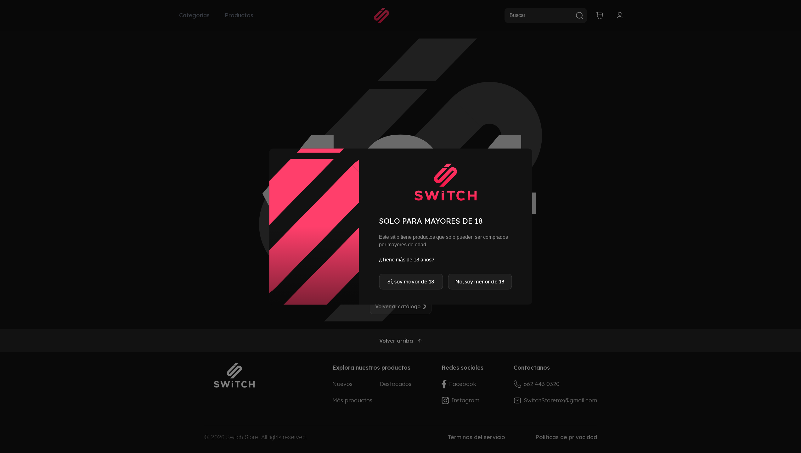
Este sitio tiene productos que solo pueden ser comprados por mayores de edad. (443, 240)
